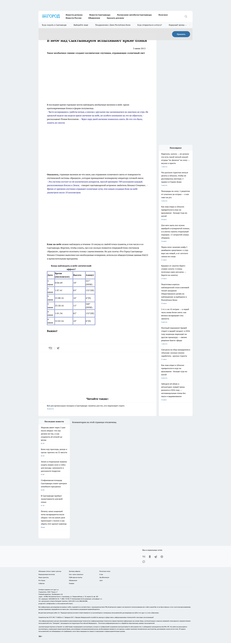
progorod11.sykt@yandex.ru (47, 603)
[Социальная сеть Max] (144, 561)
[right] (189, 25)
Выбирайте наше (81, 25)
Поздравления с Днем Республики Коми (113, 25)
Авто (101, 580)
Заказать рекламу (115, 18)
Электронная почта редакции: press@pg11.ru (86, 599)
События (41, 583)
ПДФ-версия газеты (75, 577)
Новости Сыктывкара (99, 15)
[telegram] (58, 348)
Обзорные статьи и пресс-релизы (49, 571)
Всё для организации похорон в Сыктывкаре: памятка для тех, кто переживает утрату (86, 407)
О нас (101, 574)
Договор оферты (74, 571)
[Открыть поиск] (185, 16)
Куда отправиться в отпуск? (149, 25)
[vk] (50, 348)
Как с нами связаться (76, 574)
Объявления (94, 18)
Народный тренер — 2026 (180, 25)
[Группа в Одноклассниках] (150, 556)
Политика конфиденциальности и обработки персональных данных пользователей (126, 623)
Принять (181, 34)
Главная (71, 583)
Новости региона (74, 15)
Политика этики (104, 571)
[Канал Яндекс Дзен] (162, 556)
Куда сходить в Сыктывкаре (54, 25)
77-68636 (58, 617)
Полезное (163, 15)
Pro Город (41, 580)
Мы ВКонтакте (104, 577)
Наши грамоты (43, 577)
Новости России (73, 18)
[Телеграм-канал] (156, 556)
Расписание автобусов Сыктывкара (134, 15)
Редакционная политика (46, 574)
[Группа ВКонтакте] (144, 556)
